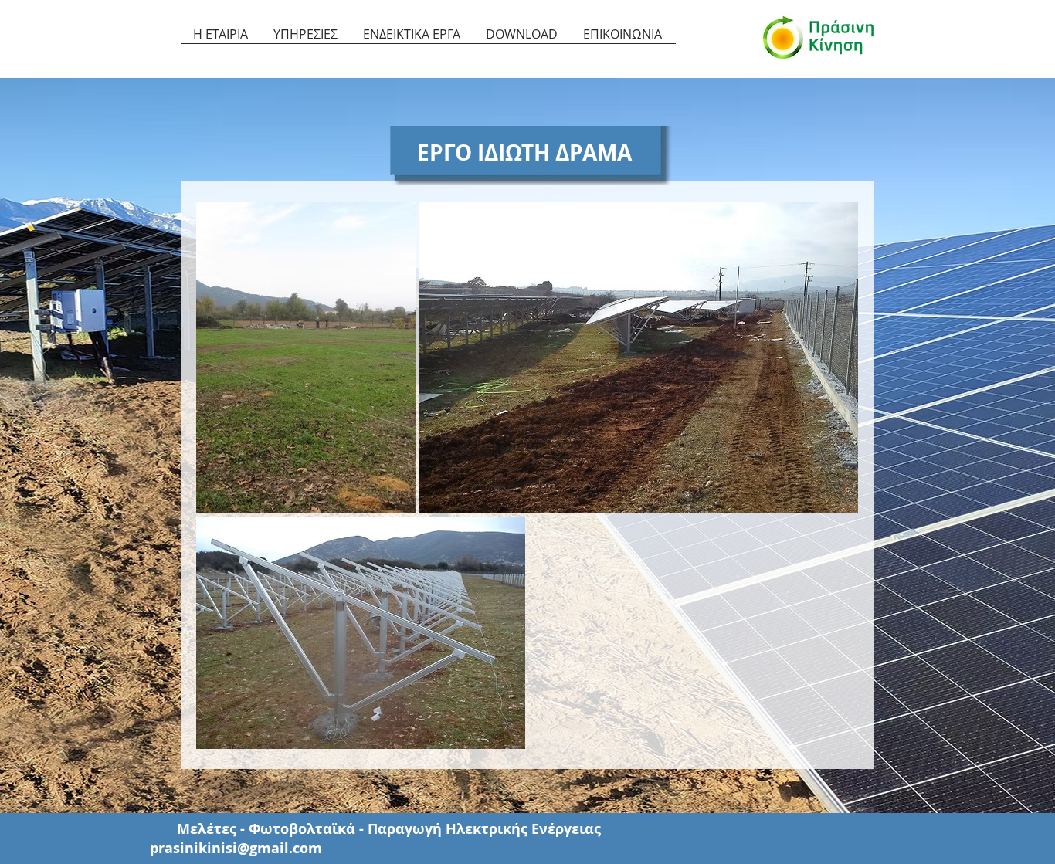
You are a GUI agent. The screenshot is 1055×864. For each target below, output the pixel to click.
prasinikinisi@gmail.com (236, 848)
